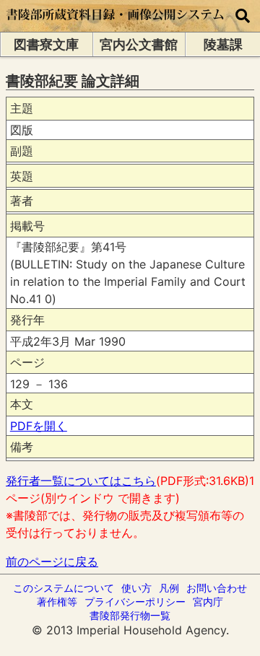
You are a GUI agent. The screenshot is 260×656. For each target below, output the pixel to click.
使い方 (136, 588)
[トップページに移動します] (115, 24)
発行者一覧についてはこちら (81, 480)
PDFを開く (38, 426)
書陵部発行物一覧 (130, 615)
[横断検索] (242, 16)
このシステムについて (63, 588)
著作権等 (57, 601)
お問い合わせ (216, 588)
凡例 (169, 588)
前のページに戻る (52, 561)
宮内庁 (208, 601)
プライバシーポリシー (135, 601)
